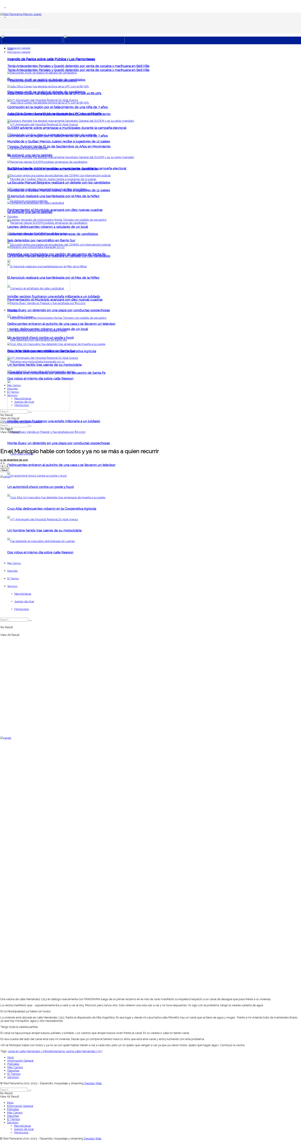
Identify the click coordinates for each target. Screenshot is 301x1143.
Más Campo (14, 385)
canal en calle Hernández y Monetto (31, 1051)
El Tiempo (13, 392)
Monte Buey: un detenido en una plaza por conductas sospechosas (58, 443)
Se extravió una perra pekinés (29, 212)
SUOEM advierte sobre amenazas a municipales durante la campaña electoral (66, 128)
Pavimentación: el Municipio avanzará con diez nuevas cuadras (55, 299)
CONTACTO (13, 17)
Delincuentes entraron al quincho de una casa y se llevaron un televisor (61, 465)
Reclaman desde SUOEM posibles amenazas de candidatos (52, 169)
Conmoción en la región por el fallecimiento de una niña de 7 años (57, 107)
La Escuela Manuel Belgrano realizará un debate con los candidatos (58, 182)
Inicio (10, 40)
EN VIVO (11, 7)
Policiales (12, 216)
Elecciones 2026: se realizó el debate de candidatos (46, 80)
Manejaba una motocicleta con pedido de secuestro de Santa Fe (56, 254)
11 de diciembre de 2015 (14, 460)
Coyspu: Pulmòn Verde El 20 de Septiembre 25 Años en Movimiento (59, 146)
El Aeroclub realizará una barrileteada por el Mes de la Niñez (53, 196)
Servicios (12, 395)
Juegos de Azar (24, 401)
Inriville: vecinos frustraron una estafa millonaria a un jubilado (53, 421)
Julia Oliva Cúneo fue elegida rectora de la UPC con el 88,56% (54, 93)
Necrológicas (22, 398)
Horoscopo (21, 405)
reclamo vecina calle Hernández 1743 (78, 1051)
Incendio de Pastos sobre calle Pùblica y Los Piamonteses (51, 59)
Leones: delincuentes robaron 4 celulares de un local (47, 227)
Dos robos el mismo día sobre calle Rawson (40, 378)
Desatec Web (93, 1083)
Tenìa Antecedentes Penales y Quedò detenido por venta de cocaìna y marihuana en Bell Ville (78, 70)
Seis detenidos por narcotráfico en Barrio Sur (41, 240)
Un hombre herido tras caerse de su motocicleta (44, 365)
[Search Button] (30, 412)
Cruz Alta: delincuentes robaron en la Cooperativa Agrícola (51, 351)
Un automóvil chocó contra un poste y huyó (40, 337)
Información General (18, 48)
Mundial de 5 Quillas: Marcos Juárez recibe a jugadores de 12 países (58, 141)
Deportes (12, 388)
